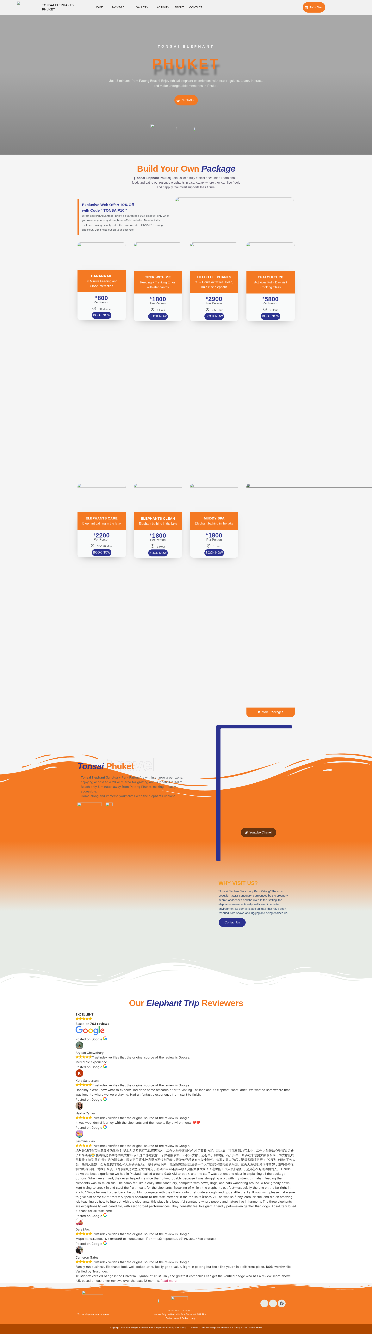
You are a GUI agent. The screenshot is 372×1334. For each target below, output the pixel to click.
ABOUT (179, 7)
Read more (169, 1281)
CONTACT (195, 7)
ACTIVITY (163, 7)
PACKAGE (118, 7)
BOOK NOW (101, 315)
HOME (99, 7)
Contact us (232, 922)
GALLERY (142, 7)
